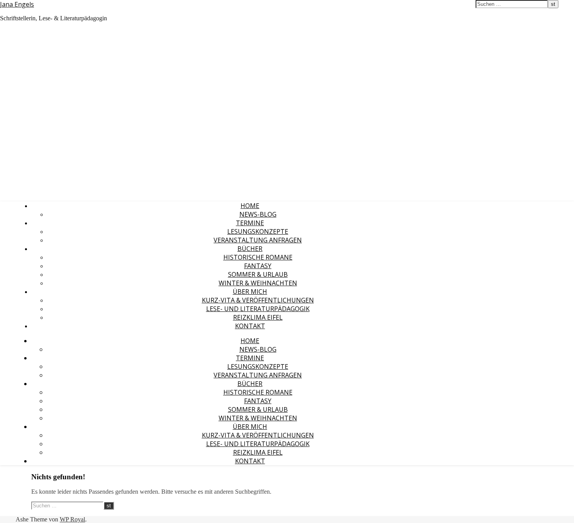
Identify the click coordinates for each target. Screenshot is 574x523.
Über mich (250, 291)
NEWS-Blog (257, 214)
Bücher (249, 248)
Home (250, 205)
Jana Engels (17, 4)
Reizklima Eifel (258, 317)
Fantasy (257, 266)
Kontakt (250, 326)
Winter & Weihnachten (258, 283)
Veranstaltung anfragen (258, 240)
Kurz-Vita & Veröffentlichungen (258, 300)
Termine (250, 223)
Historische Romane (257, 257)
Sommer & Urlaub (258, 274)
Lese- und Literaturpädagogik (258, 308)
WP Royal (72, 519)
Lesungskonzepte (257, 231)
